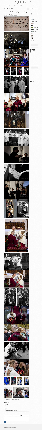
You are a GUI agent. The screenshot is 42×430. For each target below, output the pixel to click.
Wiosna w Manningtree (35, 29)
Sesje (31, 14)
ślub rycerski (13, 399)
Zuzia (34, 19)
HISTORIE (14, 5)
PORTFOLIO (8, 5)
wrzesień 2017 (32, 51)
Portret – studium (35, 21)
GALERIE (27, 5)
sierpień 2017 (32, 52)
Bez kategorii (32, 12)
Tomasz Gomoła (15, 399)
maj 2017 (32, 55)
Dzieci (31, 13)
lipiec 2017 (32, 53)
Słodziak (34, 23)
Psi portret (34, 25)
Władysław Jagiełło (17, 399)
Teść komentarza (5, 416)
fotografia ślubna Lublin (8, 399)
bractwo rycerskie (5, 399)
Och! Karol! (34, 33)
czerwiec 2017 (32, 54)
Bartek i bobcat (34, 31)
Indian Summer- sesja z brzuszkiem (35, 35)
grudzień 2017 (32, 50)
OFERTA (21, 5)
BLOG (34, 5)
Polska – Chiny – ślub (35, 27)
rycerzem (11, 13)
